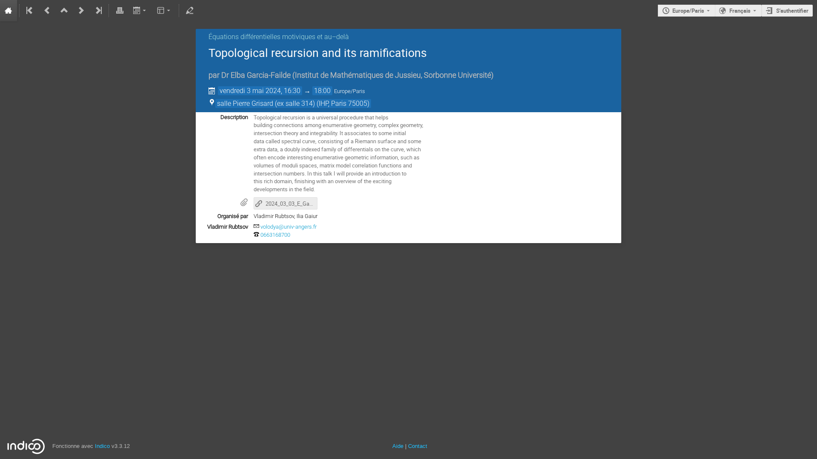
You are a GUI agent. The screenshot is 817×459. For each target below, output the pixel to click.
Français (740, 10)
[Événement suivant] (81, 10)
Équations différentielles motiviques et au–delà (279, 37)
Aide (397, 446)
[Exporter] (140, 10)
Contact (417, 446)
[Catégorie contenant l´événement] (64, 10)
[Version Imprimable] (119, 10)
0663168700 (275, 235)
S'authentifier (792, 10)
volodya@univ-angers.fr (288, 227)
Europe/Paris (688, 10)
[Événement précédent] (47, 10)
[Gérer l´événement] (189, 10)
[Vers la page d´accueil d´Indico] (8, 10)
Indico (102, 446)
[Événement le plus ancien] (30, 10)
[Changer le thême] (164, 10)
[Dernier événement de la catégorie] (97, 10)
